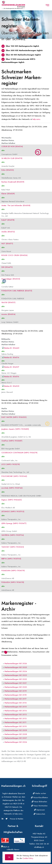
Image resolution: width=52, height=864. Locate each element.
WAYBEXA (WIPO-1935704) (12, 535)
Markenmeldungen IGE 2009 (15, 730)
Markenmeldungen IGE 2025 (15, 667)
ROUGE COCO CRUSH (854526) (14, 255)
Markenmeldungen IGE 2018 (15, 695)
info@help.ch (39, 847)
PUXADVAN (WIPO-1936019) (13, 570)
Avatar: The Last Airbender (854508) (15, 205)
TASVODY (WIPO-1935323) (12, 547)
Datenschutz (40, 814)
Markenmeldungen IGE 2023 (15, 675)
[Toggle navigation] (47, 5)
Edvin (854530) (7, 170)
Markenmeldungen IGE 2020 (15, 687)
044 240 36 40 (42, 843)
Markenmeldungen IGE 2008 (15, 734)
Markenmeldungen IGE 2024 (15, 671)
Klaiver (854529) (8, 193)
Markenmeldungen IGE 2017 (15, 698)
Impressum (40, 809)
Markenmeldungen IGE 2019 (15, 691)
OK (9, 857)
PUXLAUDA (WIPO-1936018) (12, 582)
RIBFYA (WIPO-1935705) (11, 558)
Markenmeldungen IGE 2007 (15, 738)
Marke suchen (40, 793)
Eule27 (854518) (7, 220)
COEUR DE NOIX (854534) (12, 146)
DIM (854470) (7, 267)
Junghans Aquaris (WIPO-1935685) (15, 429)
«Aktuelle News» (13, 849)
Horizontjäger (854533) (10, 279)
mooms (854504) (8, 314)
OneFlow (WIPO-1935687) (11, 440)
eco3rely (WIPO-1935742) (11, 488)
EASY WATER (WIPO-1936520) (13, 417)
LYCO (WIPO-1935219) (10, 464)
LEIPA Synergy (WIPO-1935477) (13, 523)
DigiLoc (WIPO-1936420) (11, 499)
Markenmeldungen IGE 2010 (15, 726)
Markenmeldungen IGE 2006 (15, 742)
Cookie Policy (27, 858)
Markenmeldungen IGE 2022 (15, 679)
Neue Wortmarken (40, 805)
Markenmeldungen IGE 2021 (15, 683)
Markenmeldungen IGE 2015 (15, 706)
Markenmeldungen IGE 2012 (15, 718)
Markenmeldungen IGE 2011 (15, 722)
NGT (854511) (7, 243)
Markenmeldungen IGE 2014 (15, 710)
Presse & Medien (16, 818)
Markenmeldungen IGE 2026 (15, 663)
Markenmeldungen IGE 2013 (15, 714)
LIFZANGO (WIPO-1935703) (12, 511)
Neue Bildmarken (40, 801)
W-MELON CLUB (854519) (11, 158)
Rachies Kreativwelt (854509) (12, 182)
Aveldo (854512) (8, 231)
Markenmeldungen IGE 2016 (15, 702)
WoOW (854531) (8, 302)
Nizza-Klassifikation (40, 797)
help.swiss (36, 119)
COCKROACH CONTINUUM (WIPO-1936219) (19, 452)
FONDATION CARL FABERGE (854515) (16, 290)
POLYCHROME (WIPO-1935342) (14, 476)
